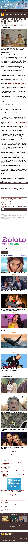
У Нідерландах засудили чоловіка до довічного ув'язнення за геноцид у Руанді (13, 466)
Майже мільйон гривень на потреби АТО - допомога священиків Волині (12, 199)
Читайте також (14, 196)
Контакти (6, 540)
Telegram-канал (14, 188)
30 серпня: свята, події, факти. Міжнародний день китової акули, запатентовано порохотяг (13, 462)
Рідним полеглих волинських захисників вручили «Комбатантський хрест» (11, 508)
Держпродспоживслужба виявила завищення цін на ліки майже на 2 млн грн (13, 204)
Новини (14, 451)
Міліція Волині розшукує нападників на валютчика (11, 201)
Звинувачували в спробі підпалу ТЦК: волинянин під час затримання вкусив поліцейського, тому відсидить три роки (13, 495)
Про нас (2, 540)
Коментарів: (13, 25)
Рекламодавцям (12, 540)
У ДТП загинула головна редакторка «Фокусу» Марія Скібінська (22, 524)
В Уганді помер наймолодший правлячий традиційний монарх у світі (12, 454)
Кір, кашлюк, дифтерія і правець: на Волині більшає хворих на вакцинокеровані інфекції (14, 84)
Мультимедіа (14, 514)
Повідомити (22, 182)
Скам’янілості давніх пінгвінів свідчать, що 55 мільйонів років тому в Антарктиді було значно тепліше (12, 458)
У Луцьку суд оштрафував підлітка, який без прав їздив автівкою (12, 475)
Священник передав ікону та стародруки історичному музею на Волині (12, 470)
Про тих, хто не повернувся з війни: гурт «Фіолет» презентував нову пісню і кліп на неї (13, 524)
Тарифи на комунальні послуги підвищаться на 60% (12, 206)
